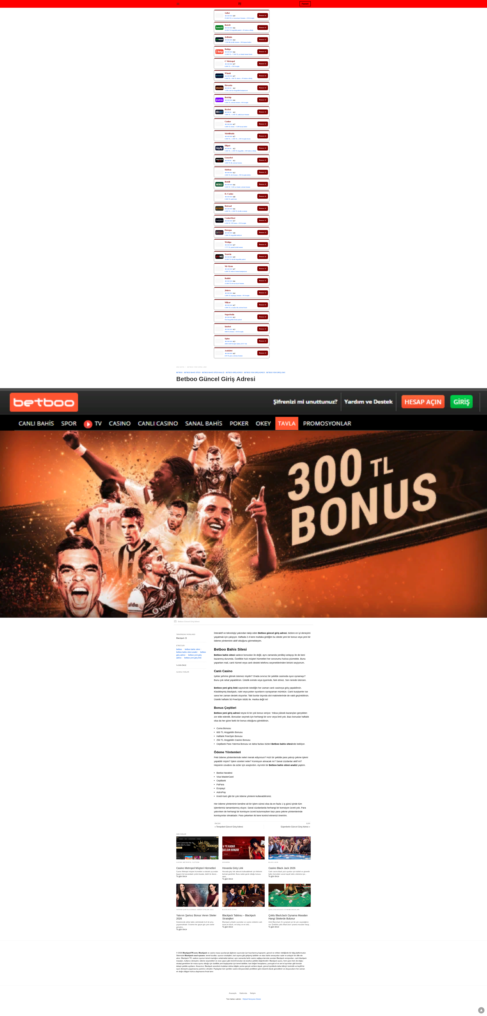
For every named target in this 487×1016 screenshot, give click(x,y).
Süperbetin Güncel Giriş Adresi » (295, 827)
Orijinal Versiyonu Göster (252, 999)
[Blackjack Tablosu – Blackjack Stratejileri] (243, 895)
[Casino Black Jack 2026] (289, 847)
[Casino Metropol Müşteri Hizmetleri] (197, 847)
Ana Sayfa (180, 367)
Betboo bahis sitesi (192, 372)
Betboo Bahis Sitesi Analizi (213, 372)
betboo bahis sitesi (192, 649)
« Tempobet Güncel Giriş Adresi (229, 827)
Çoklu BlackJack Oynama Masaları (284, 909)
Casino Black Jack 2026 (281, 868)
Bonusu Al (262, 15)
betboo (179, 649)
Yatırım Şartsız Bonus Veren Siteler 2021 (195, 909)
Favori (305, 4)
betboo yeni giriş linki (192, 658)
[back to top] (481, 1010)
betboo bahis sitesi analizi (186, 652)
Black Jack (273, 862)
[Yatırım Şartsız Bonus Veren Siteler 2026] (197, 895)
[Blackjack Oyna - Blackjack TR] (239, 3)
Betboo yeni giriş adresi (254, 372)
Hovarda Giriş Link (232, 868)
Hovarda (226, 862)
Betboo (179, 372)
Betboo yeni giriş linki (197, 367)
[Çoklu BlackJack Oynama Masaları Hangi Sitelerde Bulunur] (289, 895)
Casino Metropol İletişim (187, 862)
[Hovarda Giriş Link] (243, 847)
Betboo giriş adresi (234, 372)
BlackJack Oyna (229, 909)
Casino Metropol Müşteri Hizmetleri (196, 868)
